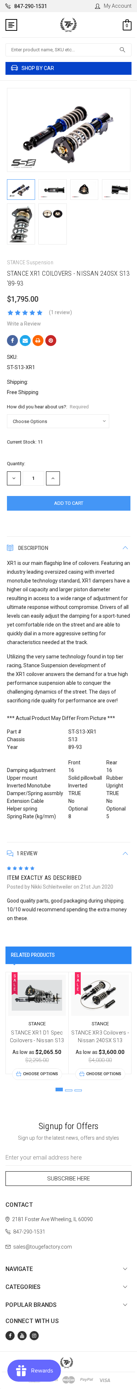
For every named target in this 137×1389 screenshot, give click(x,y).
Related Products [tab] (33, 955)
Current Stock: (25, 442)
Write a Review (24, 324)
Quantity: (16, 463)
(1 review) (60, 312)
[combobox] (68, 49)
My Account (118, 6)
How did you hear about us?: (48, 406)
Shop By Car (38, 68)
